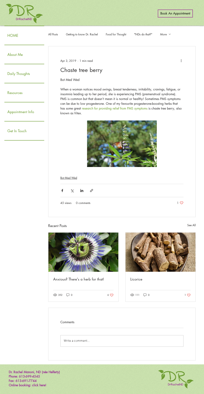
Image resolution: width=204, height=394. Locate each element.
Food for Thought (116, 34)
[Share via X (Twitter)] (72, 190)
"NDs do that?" (143, 34)
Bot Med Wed (68, 178)
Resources (15, 92)
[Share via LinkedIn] (82, 190)
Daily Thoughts (18, 73)
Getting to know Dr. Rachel (82, 34)
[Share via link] (91, 190)
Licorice (136, 279)
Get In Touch (17, 130)
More (163, 34)
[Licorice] (160, 252)
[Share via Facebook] (62, 190)
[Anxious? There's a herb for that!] (83, 252)
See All (191, 225)
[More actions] (181, 60)
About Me (15, 54)
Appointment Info (20, 111)
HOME (12, 35)
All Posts (53, 34)
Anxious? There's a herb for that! (78, 279)
